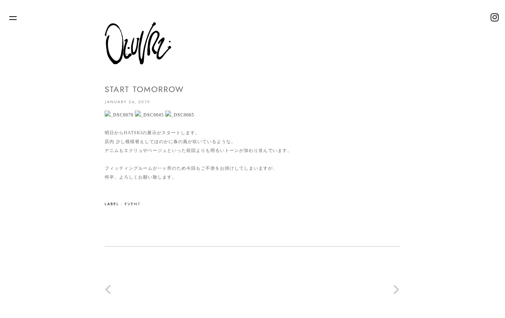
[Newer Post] (109, 292)
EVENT (132, 204)
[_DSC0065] (179, 115)
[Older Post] (396, 292)
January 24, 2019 (127, 102)
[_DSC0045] (149, 115)
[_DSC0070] (119, 115)
